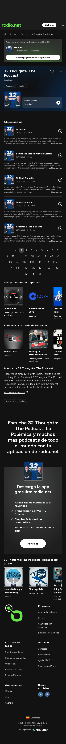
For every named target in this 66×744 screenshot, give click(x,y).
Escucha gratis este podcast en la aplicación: (28, 42)
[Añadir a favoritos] (52, 71)
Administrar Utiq (13, 669)
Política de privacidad (15, 658)
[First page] (9, 250)
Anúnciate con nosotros (45, 625)
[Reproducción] (58, 103)
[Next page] (33, 273)
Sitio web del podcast (14, 392)
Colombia (35, 718)
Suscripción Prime (47, 666)
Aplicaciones (44, 655)
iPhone (8, 691)
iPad (7, 697)
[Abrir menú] (62, 25)
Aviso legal (10, 664)
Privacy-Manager (13, 675)
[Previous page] (15, 250)
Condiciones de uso (14, 652)
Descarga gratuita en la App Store (33, 58)
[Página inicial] (5, 34)
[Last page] (40, 273)
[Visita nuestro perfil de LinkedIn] (40, 694)
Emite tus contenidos (48, 633)
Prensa (41, 618)
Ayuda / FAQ (44, 660)
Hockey (22, 86)
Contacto (42, 649)
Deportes (9, 86)
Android (9, 703)
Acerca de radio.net (47, 612)
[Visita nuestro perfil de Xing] (47, 694)
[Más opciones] (60, 71)
